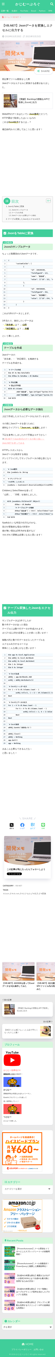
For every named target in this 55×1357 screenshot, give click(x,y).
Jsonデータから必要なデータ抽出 (24, 215)
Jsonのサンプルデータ (20, 210)
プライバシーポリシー (21, 1349)
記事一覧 (5, 11)
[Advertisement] (27, 163)
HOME (29, 1344)
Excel (33, 11)
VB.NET (18, 885)
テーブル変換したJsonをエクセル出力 (24, 219)
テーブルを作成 (17, 213)
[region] (27, 284)
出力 (36, 893)
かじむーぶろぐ (27, 4)
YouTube (24, 11)
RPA (50, 11)
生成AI (14, 11)
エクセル (27, 893)
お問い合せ (39, 1349)
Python (42, 11)
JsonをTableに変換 (16, 206)
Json (7, 893)
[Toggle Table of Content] (47, 200)
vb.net (16, 893)
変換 (44, 893)
